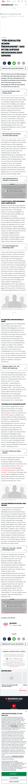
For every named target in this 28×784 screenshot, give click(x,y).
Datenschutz (15, 756)
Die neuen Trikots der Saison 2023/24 (11, 452)
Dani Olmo (16, 466)
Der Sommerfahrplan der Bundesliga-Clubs (10, 246)
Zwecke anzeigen (14, 781)
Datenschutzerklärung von (10, 197)
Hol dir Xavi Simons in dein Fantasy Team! (11, 92)
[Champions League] (22, 1)
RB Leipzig (9, 415)
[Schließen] (26, 711)
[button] (26, 5)
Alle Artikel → (23, 690)
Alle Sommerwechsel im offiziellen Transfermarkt (10, 179)
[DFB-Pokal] (18, 1)
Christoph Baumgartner (8, 470)
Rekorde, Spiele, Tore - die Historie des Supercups (10, 367)
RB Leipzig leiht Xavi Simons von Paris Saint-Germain (11, 134)
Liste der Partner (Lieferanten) (8, 770)
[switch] (6, 191)
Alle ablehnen (14, 778)
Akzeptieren (13, 773)
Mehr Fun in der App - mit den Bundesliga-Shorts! (11, 549)
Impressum (21, 756)
